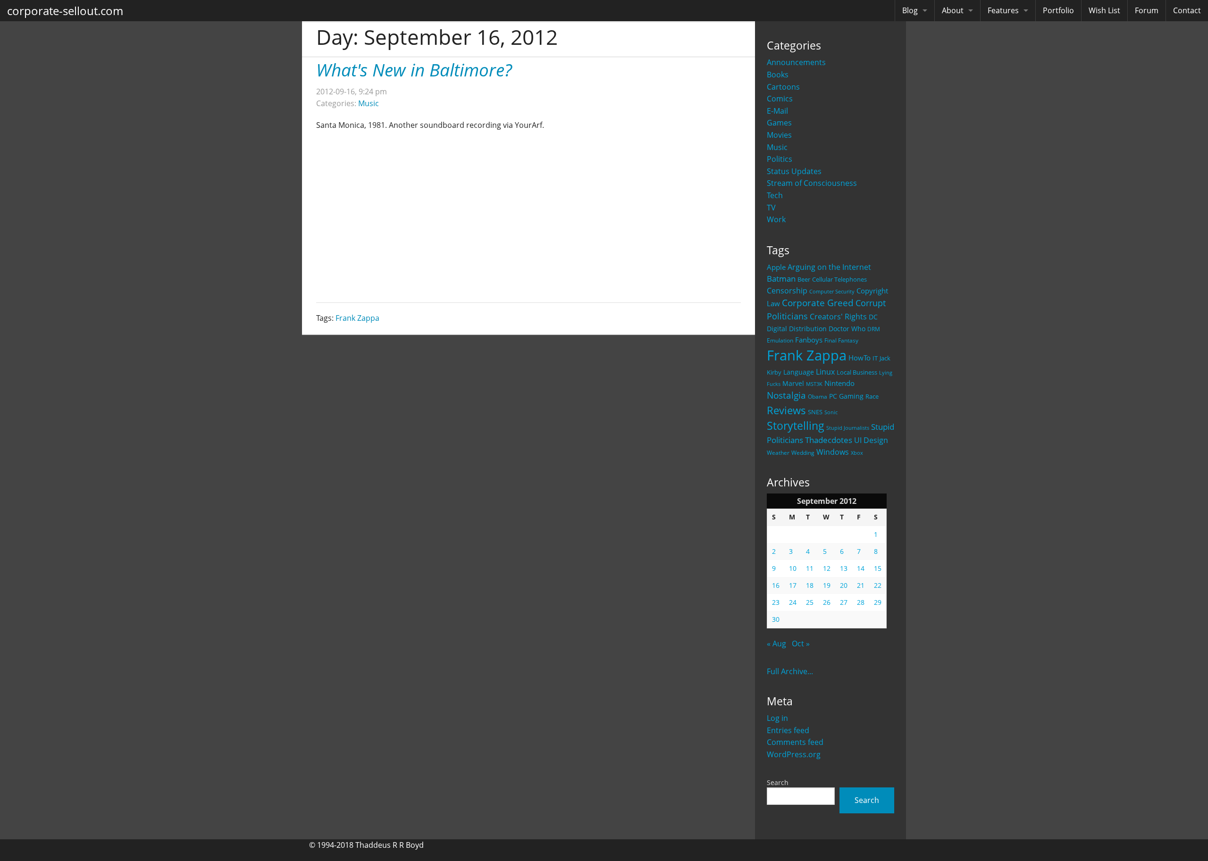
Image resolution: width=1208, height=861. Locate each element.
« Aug (776, 643)
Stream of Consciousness (812, 183)
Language (798, 372)
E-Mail (777, 111)
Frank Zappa (807, 355)
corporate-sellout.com (65, 10)
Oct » (801, 643)
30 (776, 619)
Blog (910, 10)
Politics (779, 159)
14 (860, 568)
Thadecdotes (828, 440)
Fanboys (808, 339)
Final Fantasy (841, 340)
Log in (777, 718)
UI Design (871, 440)
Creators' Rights (838, 316)
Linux (825, 371)
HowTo (859, 357)
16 (776, 585)
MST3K (814, 384)
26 (826, 602)
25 (810, 602)
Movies (779, 135)
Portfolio (1058, 10)
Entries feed (788, 730)
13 (843, 568)
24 (793, 602)
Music (777, 147)
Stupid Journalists (847, 428)
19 (826, 585)
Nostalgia (786, 395)
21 (860, 585)
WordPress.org (794, 754)
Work (776, 219)
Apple (776, 267)
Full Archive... (790, 671)
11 (810, 568)
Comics (780, 98)
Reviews (786, 410)
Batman (781, 278)
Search (778, 782)
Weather (778, 453)
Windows (832, 452)
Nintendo (839, 383)
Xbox (857, 452)
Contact (1187, 10)
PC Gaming (846, 396)
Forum (1146, 10)
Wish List (1104, 10)
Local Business (857, 372)
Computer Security (832, 291)
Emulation (780, 340)
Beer (803, 280)
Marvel (793, 383)
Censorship (787, 290)
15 (877, 568)
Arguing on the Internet (829, 267)
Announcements (796, 62)
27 (843, 602)
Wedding (802, 452)
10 (793, 568)
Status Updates (794, 171)
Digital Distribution (797, 328)
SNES (815, 412)
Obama (817, 396)
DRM (873, 329)
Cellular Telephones (839, 280)
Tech (775, 195)
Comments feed (795, 742)
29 (877, 602)
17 (793, 585)
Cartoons (783, 87)
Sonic (831, 412)
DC (873, 316)
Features (1003, 10)
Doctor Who (847, 328)
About (953, 10)
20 (843, 585)
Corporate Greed (818, 302)
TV (771, 207)
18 (810, 585)
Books (778, 74)
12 (826, 568)
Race (872, 396)
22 (877, 585)
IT (875, 358)
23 (776, 602)
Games (779, 122)
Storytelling (795, 425)
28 (860, 602)
